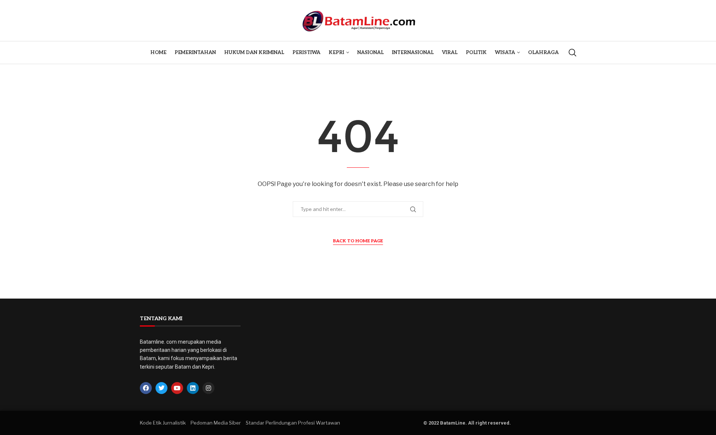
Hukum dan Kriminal (254, 53)
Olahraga (543, 53)
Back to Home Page (358, 241)
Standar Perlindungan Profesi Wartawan (293, 423)
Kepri (336, 53)
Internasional (413, 53)
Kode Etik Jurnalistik (163, 423)
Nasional (370, 53)
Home (158, 53)
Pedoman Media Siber (216, 423)
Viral (450, 53)
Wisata (505, 53)
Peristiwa (306, 53)
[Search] (572, 52)
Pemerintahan (195, 53)
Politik (476, 53)
